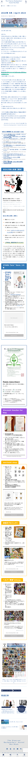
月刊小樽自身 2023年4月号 (13, 162)
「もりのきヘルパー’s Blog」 (13, 599)
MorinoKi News (7, 690)
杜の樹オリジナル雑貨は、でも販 (13, 486)
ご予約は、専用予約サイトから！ (14, 242)
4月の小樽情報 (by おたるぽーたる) (13, 132)
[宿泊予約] (7, 749)
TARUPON (7, 163)
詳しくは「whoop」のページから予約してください (8, 591)
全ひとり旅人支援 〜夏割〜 (10, 215)
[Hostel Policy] (21, 749)
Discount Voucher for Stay (14, 456)
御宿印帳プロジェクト (8, 528)
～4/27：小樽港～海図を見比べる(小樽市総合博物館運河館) (14, 137)
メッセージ (19, 305)
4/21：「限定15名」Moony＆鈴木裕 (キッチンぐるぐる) (14, 155)
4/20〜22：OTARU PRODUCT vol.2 (13, 154)
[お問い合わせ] (17, 749)
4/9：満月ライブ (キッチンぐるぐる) (12, 142)
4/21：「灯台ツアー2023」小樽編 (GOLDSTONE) (11, 157)
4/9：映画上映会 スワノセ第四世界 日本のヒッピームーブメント (14, 145)
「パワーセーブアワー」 (20, 72)
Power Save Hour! (11, 382)
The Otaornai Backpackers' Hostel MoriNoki (14, 2)
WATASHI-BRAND (15, 294)
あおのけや (7, 475)
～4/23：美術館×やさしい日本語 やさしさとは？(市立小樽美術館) (14, 135)
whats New (17, 690)
